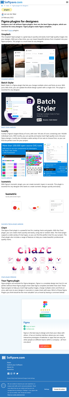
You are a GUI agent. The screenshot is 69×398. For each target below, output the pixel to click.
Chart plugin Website (8, 277)
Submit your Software (14, 365)
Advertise (10, 369)
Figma (10, 30)
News (9, 363)
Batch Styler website (8, 127)
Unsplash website (7, 79)
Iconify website (6, 178)
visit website (45, 346)
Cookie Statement (18, 378)
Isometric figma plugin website (12, 224)
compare (46, 315)
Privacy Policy (10, 378)
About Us (10, 367)
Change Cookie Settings (29, 378)
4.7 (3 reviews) (45, 312)
